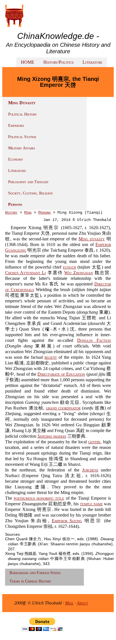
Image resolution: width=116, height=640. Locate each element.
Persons (15, 204)
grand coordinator (63, 408)
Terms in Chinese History (30, 581)
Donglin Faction (94, 340)
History (11, 212)
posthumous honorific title (39, 498)
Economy (15, 159)
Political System (22, 137)
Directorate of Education (61, 374)
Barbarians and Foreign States (35, 573)
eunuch (69, 267)
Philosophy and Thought (28, 182)
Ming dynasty (92, 238)
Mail (69, 603)
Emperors (16, 125)
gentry (94, 441)
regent (50, 357)
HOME (27, 62)
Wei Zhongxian (78, 272)
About (82, 603)
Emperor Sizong (67, 520)
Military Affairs (21, 148)
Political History (22, 114)
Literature (92, 62)
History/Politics (58, 62)
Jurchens (90, 470)
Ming (28, 212)
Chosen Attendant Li (25, 272)
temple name (91, 503)
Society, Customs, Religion (30, 193)
